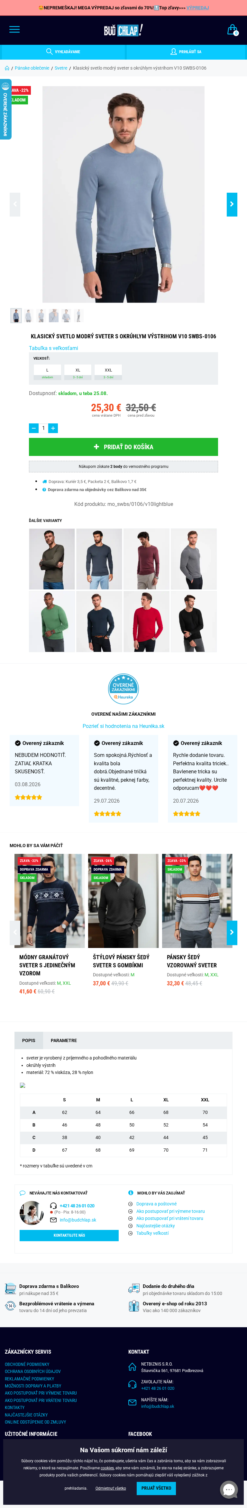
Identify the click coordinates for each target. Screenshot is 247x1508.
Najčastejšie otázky (155, 1225)
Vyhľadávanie (67, 52)
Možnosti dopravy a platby (33, 1385)
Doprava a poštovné (156, 1203)
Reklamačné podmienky (29, 1378)
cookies (107, 1468)
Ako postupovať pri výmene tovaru (170, 1211)
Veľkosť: (41, 358)
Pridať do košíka (128, 447)
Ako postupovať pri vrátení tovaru (169, 1218)
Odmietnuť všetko (111, 1488)
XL (78, 373)
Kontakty (14, 1407)
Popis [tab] (28, 1040)
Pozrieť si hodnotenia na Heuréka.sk (123, 726)
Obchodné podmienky (27, 1364)
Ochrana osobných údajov (33, 1371)
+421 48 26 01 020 (157, 1388)
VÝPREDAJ (198, 7)
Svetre (61, 68)
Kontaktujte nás (69, 1235)
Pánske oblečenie (32, 68)
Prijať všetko (156, 1488)
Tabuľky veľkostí (152, 1233)
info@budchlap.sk (78, 1220)
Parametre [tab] (64, 1040)
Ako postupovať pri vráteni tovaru (41, 1400)
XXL (108, 373)
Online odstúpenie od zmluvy (35, 1422)
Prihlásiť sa (189, 52)
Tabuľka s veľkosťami (53, 348)
